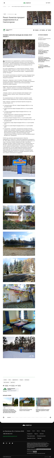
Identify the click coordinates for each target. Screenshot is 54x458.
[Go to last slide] (4, 417)
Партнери (39, 438)
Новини (28, 430)
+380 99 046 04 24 (7, 433)
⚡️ (44, 66)
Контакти (42, 433)
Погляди (43, 430)
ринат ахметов (6, 382)
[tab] (9, 417)
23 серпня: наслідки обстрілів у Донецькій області (44, 39)
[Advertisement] (19, 367)
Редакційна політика (31, 438)
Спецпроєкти (29, 433)
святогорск (13, 382)
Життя (38, 430)
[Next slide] (50, 417)
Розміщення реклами (41, 436)
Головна (4, 6)
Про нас (36, 433)
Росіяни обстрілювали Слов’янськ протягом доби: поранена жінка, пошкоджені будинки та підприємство (44, 45)
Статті (9, 6)
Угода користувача (31, 436)
